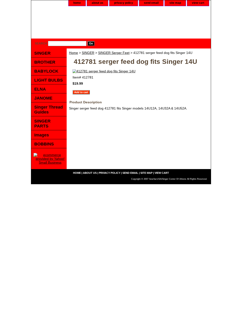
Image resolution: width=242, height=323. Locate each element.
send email (151, 2)
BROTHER (44, 62)
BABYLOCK (46, 71)
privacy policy (123, 2)
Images (41, 135)
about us (97, 2)
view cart (198, 2)
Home (73, 53)
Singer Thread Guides (48, 109)
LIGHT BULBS (48, 80)
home (77, 2)
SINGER (88, 53)
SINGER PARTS (42, 123)
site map (175, 2)
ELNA (40, 89)
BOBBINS (44, 144)
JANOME (43, 98)
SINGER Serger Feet (114, 53)
